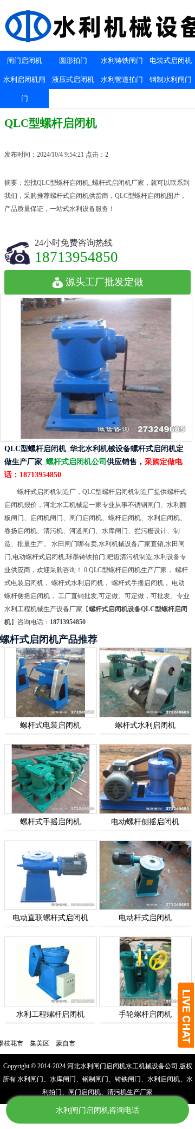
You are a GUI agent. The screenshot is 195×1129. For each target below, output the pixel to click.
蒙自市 (54, 1043)
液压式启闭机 (73, 79)
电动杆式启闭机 (145, 918)
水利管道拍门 (122, 79)
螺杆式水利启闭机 (145, 725)
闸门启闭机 (24, 60)
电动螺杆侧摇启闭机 (145, 822)
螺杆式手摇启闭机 (50, 822)
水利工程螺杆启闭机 (50, 1014)
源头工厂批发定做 (105, 282)
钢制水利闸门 (171, 79)
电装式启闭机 (171, 60)
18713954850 (76, 257)
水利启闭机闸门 (24, 88)
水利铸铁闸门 (122, 60)
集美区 (28, 1043)
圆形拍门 (73, 60)
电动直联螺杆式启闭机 (50, 918)
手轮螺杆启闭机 (145, 1014)
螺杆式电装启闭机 (50, 725)
